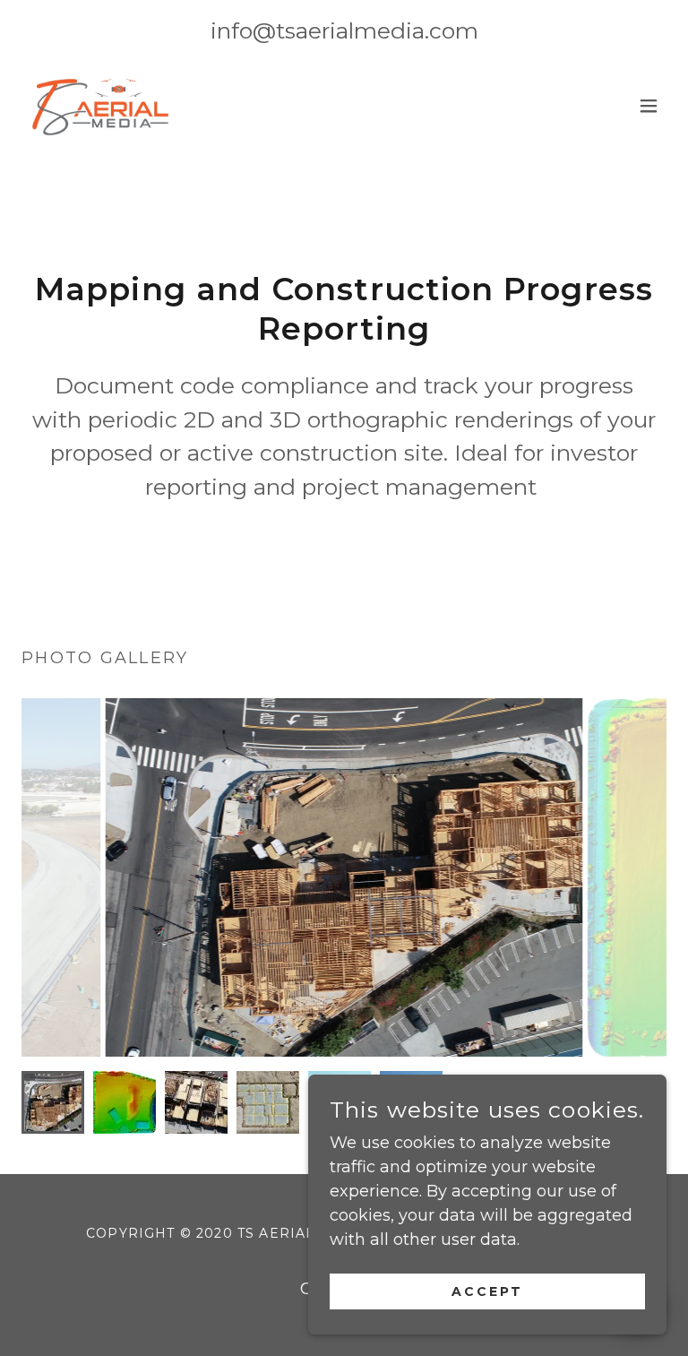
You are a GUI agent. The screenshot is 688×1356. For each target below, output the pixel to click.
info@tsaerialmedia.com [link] (344, 30)
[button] (648, 106)
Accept (487, 1291)
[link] (99, 106)
